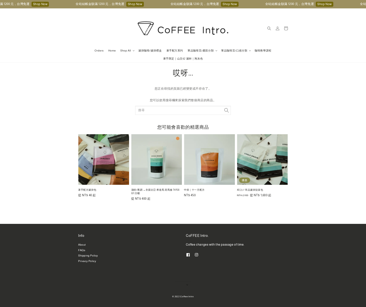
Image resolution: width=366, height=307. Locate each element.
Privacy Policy (87, 261)
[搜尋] (226, 110)
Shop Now (35, 4)
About (82, 244)
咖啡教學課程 (263, 50)
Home (112, 50)
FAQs (81, 250)
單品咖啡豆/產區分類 (201, 50)
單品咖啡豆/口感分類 (234, 50)
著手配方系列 (174, 50)
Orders (99, 50)
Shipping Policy (88, 255)
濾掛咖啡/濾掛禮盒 (150, 50)
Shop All (125, 50)
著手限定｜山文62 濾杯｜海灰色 (183, 58)
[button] (269, 28)
